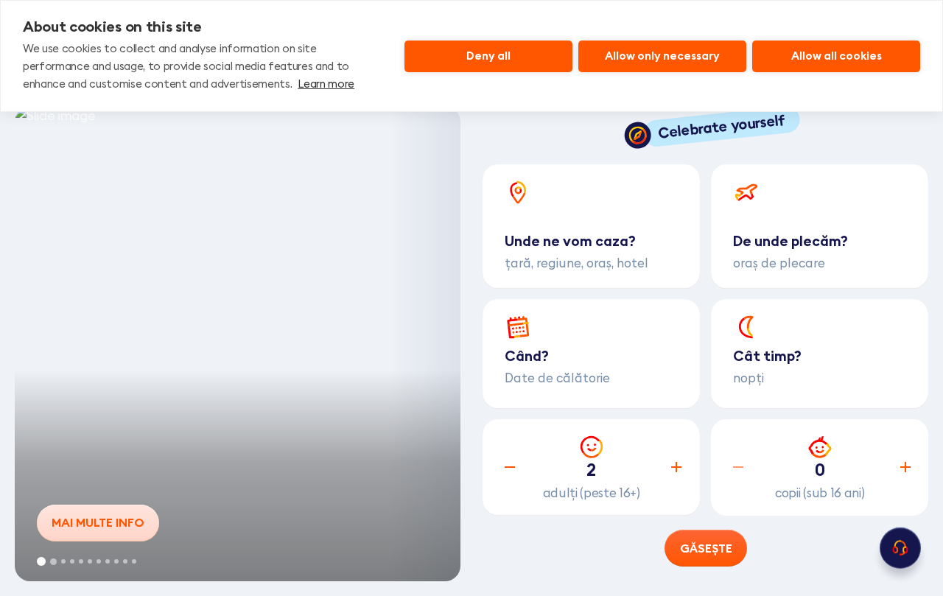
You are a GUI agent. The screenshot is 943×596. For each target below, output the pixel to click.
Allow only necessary (662, 56)
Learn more (326, 84)
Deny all (488, 56)
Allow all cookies (836, 56)
